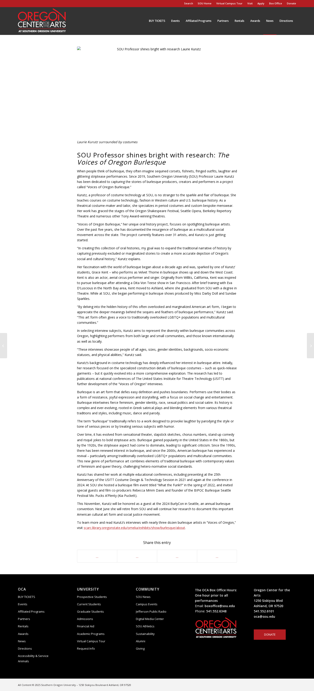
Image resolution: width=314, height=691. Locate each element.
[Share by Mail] (217, 556)
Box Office (275, 3)
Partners (24, 619)
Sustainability (145, 634)
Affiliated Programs (31, 611)
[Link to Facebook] (278, 684)
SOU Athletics (145, 626)
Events (22, 604)
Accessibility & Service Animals (33, 658)
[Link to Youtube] (285, 684)
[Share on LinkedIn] (177, 556)
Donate (291, 3)
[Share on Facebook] (97, 556)
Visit (250, 3)
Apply (260, 3)
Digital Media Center (150, 619)
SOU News (143, 597)
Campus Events (146, 604)
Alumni (140, 641)
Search (188, 3)
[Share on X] (137, 556)
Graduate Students (90, 611)
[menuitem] (204, 3)
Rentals (23, 626)
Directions (25, 648)
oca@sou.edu (264, 616)
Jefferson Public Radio (151, 611)
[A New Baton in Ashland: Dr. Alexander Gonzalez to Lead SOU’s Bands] (3, 345)
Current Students (89, 604)
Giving (140, 648)
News (22, 641)
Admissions (85, 619)
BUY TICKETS (26, 597)
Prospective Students (92, 597)
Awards (23, 634)
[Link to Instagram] (271, 684)
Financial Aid (85, 626)
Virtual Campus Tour (229, 3)
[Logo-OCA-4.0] (42, 21)
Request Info (86, 648)
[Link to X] (292, 684)
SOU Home (204, 3)
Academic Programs (91, 634)
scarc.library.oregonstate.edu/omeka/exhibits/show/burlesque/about (134, 528)
